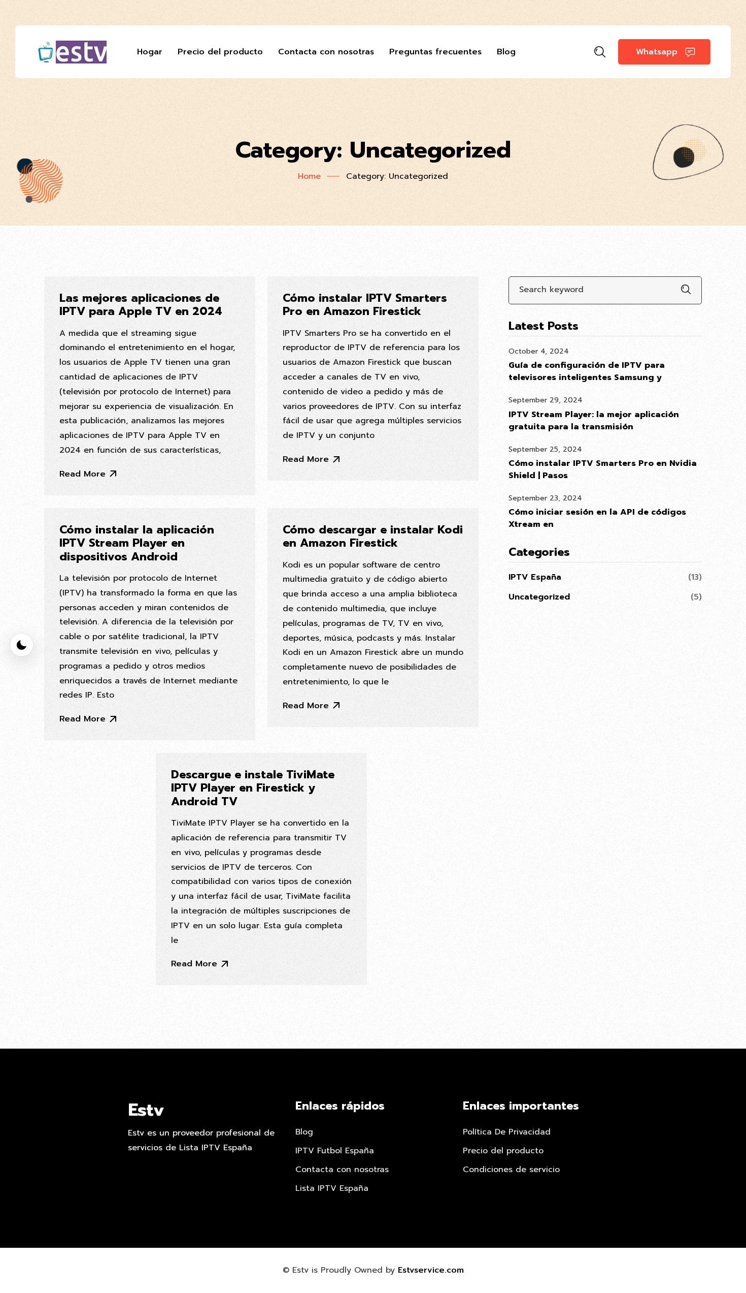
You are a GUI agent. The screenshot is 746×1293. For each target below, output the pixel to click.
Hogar (149, 52)
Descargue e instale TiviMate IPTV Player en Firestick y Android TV (252, 788)
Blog (506, 52)
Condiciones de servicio (511, 1169)
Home (309, 176)
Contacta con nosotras (326, 52)
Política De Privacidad (507, 1132)
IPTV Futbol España (334, 1151)
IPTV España (534, 577)
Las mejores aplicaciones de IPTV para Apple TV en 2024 (140, 305)
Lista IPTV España (331, 1188)
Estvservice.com (431, 1270)
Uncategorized (539, 597)
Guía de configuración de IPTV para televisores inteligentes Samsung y (586, 371)
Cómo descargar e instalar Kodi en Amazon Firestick (373, 536)
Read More (82, 474)
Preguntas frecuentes (435, 52)
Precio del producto (220, 52)
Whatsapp (656, 52)
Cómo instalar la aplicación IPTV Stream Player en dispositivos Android (136, 543)
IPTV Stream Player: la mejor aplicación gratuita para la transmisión (593, 420)
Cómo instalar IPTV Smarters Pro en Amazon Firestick (365, 305)
